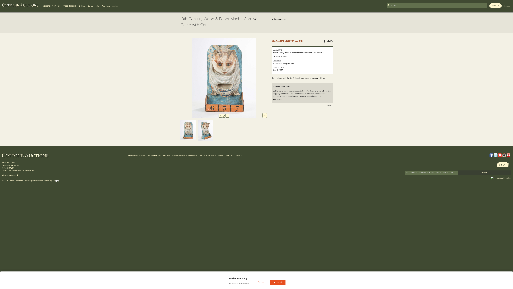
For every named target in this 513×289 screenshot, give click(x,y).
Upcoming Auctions (51, 6)
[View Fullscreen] (264, 115)
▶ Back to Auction (279, 19)
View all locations (9, 175)
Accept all (278, 282)
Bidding (82, 6)
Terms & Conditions (225, 155)
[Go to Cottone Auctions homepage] (20, 5)
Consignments (93, 6)
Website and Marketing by (44, 181)
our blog (28, 181)
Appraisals (106, 6)
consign (315, 78)
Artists (211, 155)
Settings (261, 282)
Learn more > (278, 99)
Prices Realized (69, 6)
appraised (305, 78)
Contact (240, 155)
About (202, 155)
